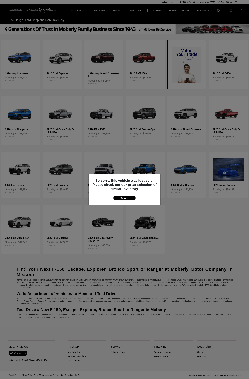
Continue (124, 198)
